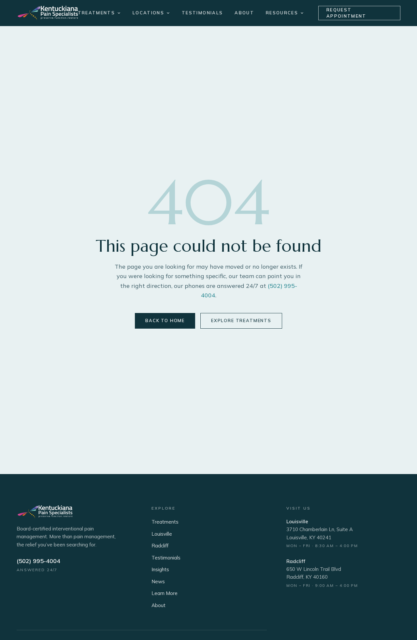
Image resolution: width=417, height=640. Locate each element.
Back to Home (165, 320)
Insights (160, 569)
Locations (148, 12)
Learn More (164, 593)
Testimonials (202, 12)
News (158, 581)
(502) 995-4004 (38, 561)
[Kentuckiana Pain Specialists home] (47, 13)
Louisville (161, 534)
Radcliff (159, 546)
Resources (282, 12)
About (244, 12)
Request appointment (346, 13)
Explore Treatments (241, 320)
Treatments (96, 12)
